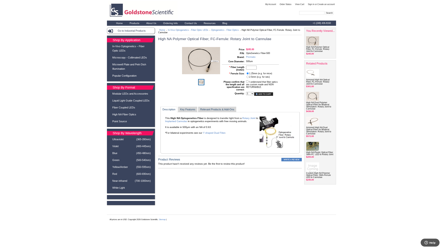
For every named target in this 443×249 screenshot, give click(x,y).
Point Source (119, 121)
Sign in (311, 4)
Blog (224, 23)
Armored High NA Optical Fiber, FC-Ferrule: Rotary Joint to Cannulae (318, 82)
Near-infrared (131, 180)
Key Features (187, 109)
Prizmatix (251, 57)
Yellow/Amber (131, 166)
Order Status (285, 4)
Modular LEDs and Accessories (130, 93)
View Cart (299, 4)
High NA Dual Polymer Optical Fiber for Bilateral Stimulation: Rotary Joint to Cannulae (318, 106)
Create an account (326, 4)
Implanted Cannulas (176, 121)
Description (168, 109)
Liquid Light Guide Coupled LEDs (131, 100)
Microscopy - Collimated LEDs (129, 57)
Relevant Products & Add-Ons (217, 109)
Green (131, 160)
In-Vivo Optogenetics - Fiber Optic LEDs (188, 30)
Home (162, 30)
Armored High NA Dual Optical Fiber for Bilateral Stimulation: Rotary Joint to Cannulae (318, 130)
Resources (209, 23)
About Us (151, 23)
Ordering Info (170, 23)
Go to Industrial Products (132, 30)
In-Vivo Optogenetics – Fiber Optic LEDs (128, 48)
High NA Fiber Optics (124, 114)
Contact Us (191, 23)
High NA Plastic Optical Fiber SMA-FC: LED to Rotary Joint (319, 153)
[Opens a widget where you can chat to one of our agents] (430, 243)
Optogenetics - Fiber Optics (225, 30)
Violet (131, 146)
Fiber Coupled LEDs (123, 107)
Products (134, 23)
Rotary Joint (248, 118)
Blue (131, 153)
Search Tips (322, 17)
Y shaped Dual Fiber (214, 132)
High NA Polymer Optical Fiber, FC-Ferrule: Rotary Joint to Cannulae (317, 49)
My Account (270, 4)
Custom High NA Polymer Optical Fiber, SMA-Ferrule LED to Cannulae (318, 175)
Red (131, 173)
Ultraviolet (131, 139)
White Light (118, 187)
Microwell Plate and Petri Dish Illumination (129, 66)
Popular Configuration (124, 75)
